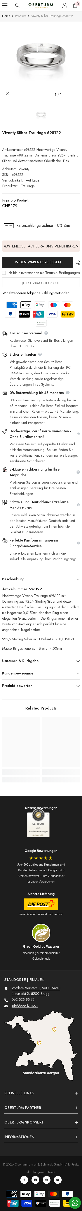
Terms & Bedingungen (62, 273)
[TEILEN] (76, 262)
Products (20, 16)
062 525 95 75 (23, 999)
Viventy (24, 169)
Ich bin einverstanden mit (26, 273)
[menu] (4, 5)
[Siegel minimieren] (47, 814)
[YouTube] (58, 1180)
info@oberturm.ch (25, 1005)
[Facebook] (24, 1180)
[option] (41, 60)
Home (6, 16)
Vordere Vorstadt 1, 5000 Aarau (36, 988)
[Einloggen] (64, 5)
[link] (21, 772)
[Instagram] (35, 1180)
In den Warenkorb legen (38, 262)
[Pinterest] (47, 1180)
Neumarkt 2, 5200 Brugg (30, 993)
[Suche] (17, 5)
